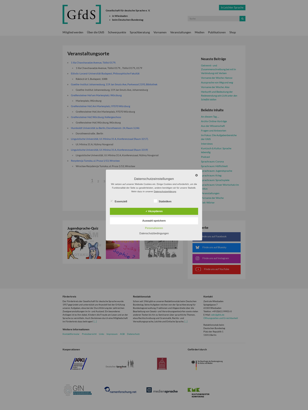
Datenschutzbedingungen (154, 233)
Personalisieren (154, 228)
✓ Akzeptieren (154, 211)
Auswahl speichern (154, 220)
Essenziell (121, 201)
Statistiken (165, 201)
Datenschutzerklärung (165, 191)
